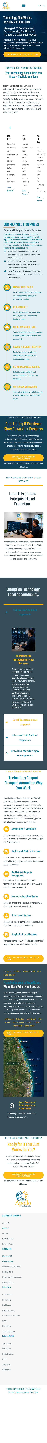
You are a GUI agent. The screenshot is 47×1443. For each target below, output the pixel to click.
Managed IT (7, 1253)
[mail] (40, 5)
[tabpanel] (23, 681)
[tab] (23, 612)
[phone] (44, 5)
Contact (5, 1225)
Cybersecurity (7, 1258)
